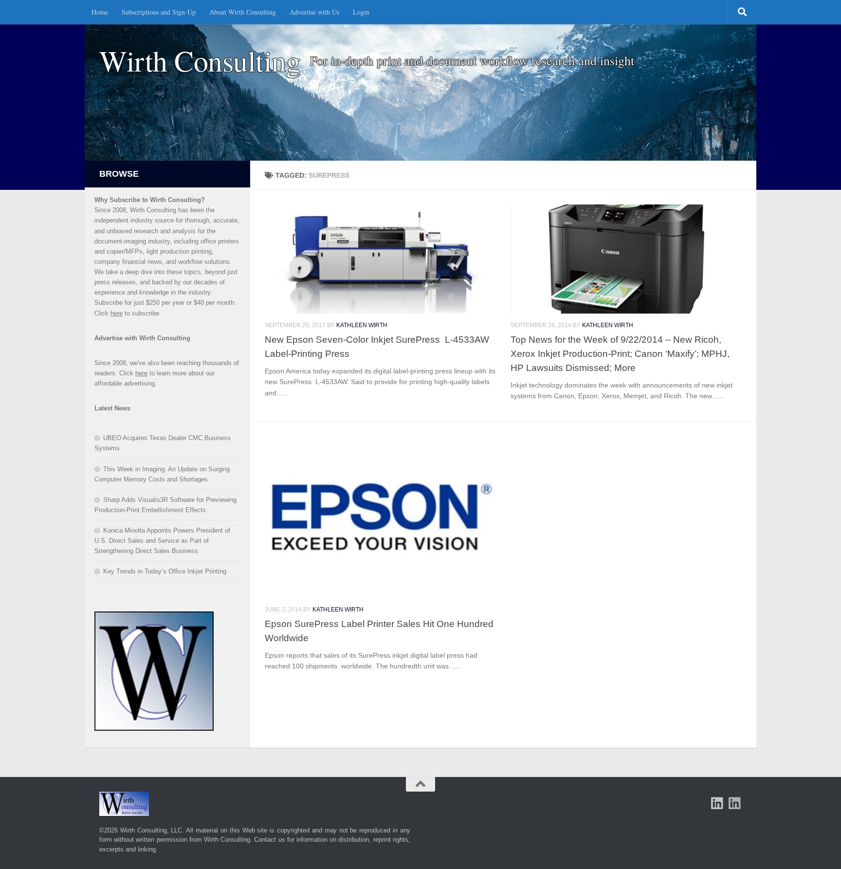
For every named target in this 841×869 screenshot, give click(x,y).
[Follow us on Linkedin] (735, 803)
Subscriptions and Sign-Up (159, 12)
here (116, 313)
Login (361, 12)
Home (99, 12)
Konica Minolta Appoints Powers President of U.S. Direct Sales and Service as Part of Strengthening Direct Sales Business (162, 541)
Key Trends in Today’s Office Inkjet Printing (164, 571)
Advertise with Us (314, 12)
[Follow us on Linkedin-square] (717, 803)
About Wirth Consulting (242, 12)
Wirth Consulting (199, 60)
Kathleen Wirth (361, 325)
